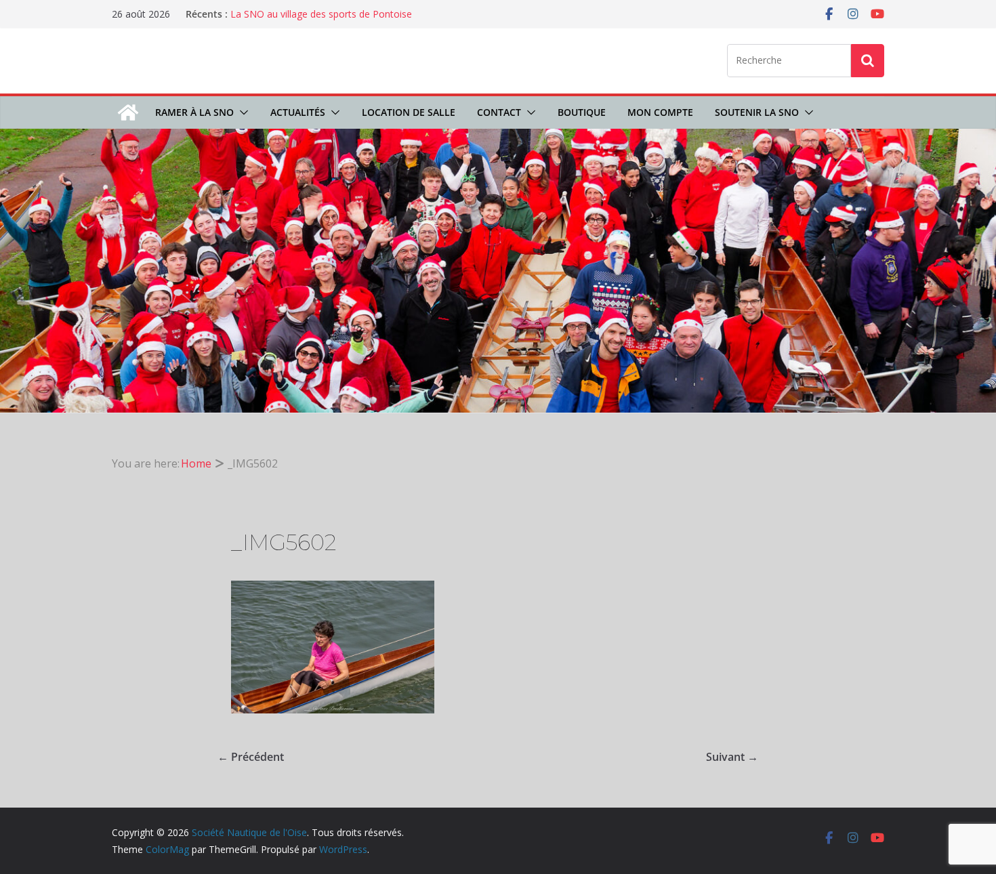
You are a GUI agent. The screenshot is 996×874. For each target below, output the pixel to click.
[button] (241, 112)
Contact (499, 112)
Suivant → (732, 756)
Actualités (297, 112)
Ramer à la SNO (194, 112)
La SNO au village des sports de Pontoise (321, 13)
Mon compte (660, 112)
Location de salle (408, 112)
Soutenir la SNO (757, 112)
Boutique (582, 112)
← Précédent (250, 756)
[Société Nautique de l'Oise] (128, 112)
